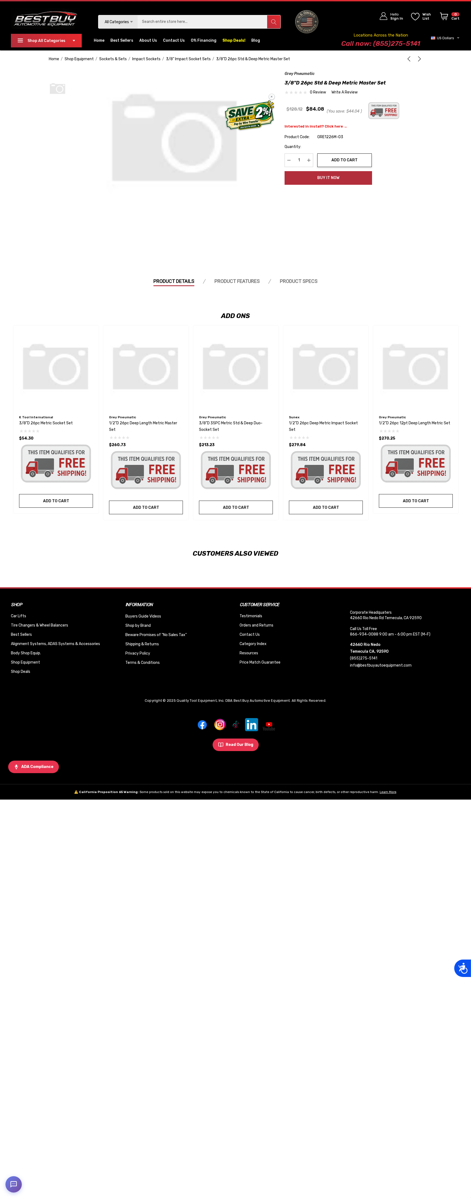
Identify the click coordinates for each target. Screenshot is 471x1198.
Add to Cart (344, 160)
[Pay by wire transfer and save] (249, 115)
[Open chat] (13, 1184)
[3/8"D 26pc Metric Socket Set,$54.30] (56, 368)
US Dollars (444, 38)
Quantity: (293, 146)
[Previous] (410, 59)
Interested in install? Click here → (316, 126)
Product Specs (299, 281)
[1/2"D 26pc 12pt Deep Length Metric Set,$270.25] (415, 368)
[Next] (418, 59)
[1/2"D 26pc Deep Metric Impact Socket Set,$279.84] (326, 368)
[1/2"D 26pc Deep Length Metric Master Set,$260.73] (146, 368)
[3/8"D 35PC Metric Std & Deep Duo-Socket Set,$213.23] (236, 368)
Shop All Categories (46, 40)
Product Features (237, 281)
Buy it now (328, 178)
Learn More (388, 792)
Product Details (173, 281)
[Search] (273, 22)
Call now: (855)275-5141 (380, 43)
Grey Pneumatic (300, 73)
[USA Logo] (307, 21)
